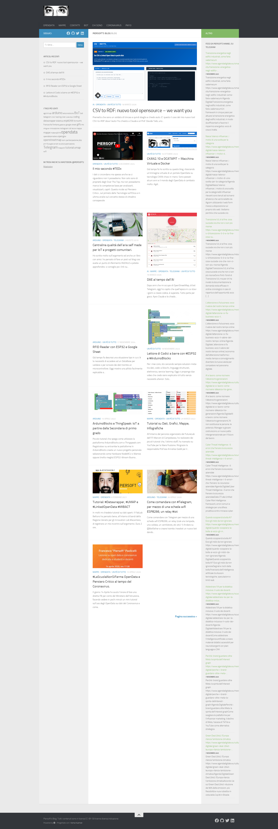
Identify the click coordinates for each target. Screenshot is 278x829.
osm (64, 140)
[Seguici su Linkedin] (82, 33)
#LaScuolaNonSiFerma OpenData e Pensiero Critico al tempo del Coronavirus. (116, 581)
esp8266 (68, 120)
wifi (45, 151)
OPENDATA (49, 25)
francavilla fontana (51, 124)
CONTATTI (75, 25)
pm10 (45, 144)
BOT (86, 25)
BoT (77, 113)
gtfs (79, 124)
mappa (79, 128)
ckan (64, 117)
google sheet (71, 125)
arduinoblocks (68, 113)
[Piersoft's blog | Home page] (56, 11)
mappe (47, 132)
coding (76, 116)
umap (77, 147)
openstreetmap (52, 140)
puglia (51, 144)
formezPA (78, 121)
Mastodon (48, 166)
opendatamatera (50, 136)
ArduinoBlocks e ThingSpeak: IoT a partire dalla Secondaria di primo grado (116, 428)
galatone (62, 125)
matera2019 (56, 133)
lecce (74, 128)
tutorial (69, 147)
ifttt (82, 125)
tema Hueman (76, 823)
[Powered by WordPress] (54, 823)
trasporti (61, 148)
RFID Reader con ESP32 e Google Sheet (64, 86)
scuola (61, 144)
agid (45, 113)
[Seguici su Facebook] (68, 33)
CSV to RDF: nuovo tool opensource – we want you (142, 110)
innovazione (55, 128)
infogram (46, 129)
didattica (59, 121)
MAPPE (62, 25)
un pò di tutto (114, 104)
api (50, 113)
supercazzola (69, 144)
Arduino (97, 240)
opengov (62, 136)
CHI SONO (97, 25)
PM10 (128, 25)
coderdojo (69, 117)
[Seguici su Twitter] (77, 33)
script (56, 144)
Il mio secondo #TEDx (107, 169)
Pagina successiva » (186, 616)
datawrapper (49, 120)
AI (93, 104)
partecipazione (72, 140)
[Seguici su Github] (73, 33)
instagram (64, 128)
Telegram (119, 240)
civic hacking (57, 117)
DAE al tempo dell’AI (160, 280)
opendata (69, 132)
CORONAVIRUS (113, 25)
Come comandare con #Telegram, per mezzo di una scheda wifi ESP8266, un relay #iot (169, 507)
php (80, 140)
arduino (57, 113)
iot (70, 128)
